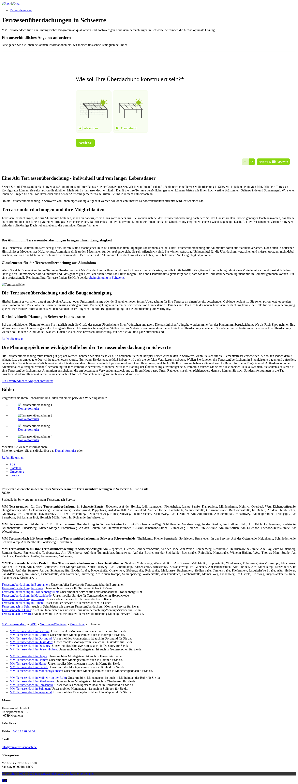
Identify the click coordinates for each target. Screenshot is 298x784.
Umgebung (17, 471)
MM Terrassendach (14, 624)
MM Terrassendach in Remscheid (31, 685)
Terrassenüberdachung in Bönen (22, 588)
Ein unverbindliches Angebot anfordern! (27, 381)
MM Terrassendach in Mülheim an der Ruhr (38, 677)
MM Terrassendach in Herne (28, 663)
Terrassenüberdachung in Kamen (23, 599)
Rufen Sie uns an (21, 10)
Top (4, 780)
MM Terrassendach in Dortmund (31, 638)
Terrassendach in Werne (17, 613)
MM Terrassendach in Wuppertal (31, 692)
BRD (33, 624)
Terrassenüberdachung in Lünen (22, 602)
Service (14, 475)
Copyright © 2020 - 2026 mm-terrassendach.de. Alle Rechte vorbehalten (48, 773)
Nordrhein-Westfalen (53, 624)
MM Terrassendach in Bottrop (29, 634)
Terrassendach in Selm (16, 606)
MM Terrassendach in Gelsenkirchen (33, 649)
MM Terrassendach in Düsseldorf (31, 642)
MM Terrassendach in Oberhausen (32, 681)
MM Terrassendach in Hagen (28, 656)
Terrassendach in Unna (16, 610)
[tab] (13, 464)
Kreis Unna (77, 624)
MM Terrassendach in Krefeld (29, 667)
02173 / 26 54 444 (24, 731)
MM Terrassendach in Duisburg (30, 645)
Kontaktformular (28, 408)
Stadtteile (15, 468)
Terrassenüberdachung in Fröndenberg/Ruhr (30, 592)
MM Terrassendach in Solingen (30, 688)
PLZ (13, 464)
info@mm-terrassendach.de (19, 747)
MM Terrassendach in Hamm (28, 660)
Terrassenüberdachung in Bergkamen (25, 584)
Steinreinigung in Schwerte (106, 277)
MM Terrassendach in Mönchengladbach (36, 670)
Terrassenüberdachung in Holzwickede (26, 595)
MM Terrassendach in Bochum (29, 631)
